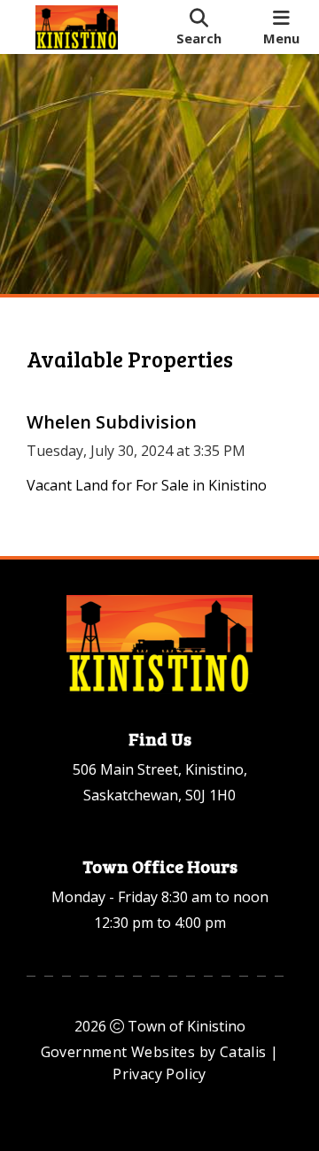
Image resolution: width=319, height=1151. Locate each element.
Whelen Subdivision (112, 422)
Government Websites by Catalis (154, 1052)
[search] (198, 27)
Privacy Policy (159, 1074)
